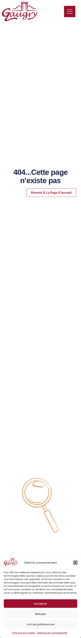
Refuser (40, 614)
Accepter (40, 604)
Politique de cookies (23, 632)
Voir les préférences (41, 624)
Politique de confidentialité (52, 632)
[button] (75, 563)
